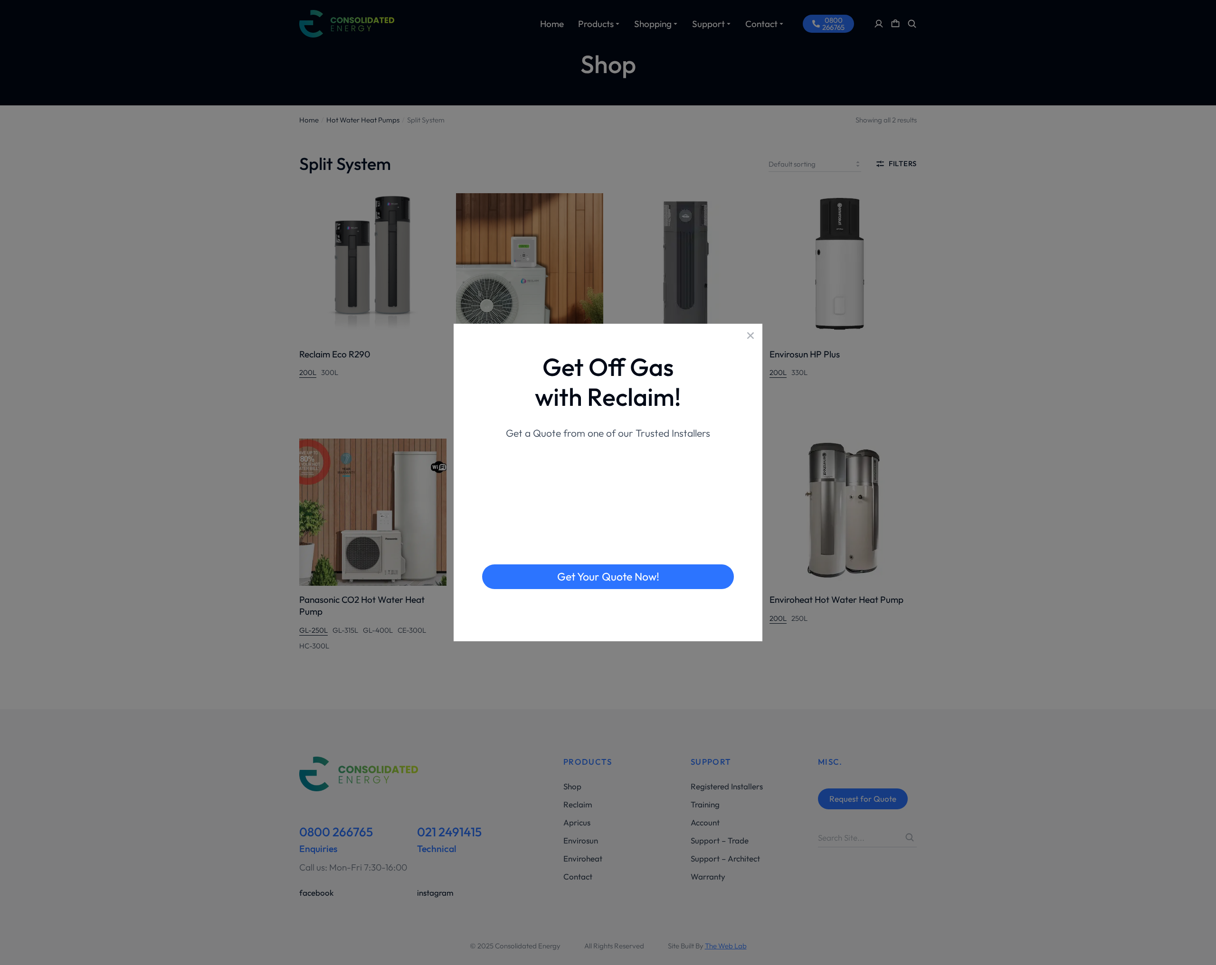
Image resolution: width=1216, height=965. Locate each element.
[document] (608, 482)
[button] (750, 335)
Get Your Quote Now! (608, 576)
